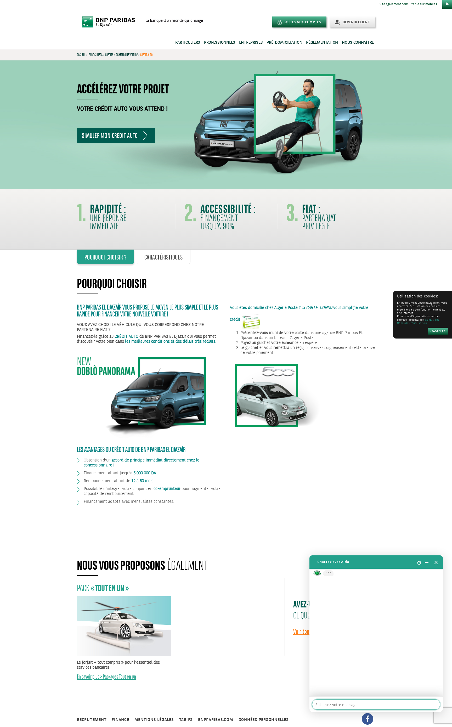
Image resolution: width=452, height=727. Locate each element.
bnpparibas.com (215, 720)
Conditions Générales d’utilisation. (418, 322)
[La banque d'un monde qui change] (111, 22)
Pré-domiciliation (284, 42)
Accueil (81, 54)
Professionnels (219, 42)
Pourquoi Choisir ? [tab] (105, 257)
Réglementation (322, 42)
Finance (120, 720)
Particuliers (187, 42)
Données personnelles (264, 720)
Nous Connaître (358, 42)
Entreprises (251, 42)
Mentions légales (154, 720)
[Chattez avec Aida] (376, 633)
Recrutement (91, 720)
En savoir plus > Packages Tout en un (106, 676)
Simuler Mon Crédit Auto (110, 135)
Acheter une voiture (127, 54)
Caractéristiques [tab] (163, 257)
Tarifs (186, 720)
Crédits (109, 54)
